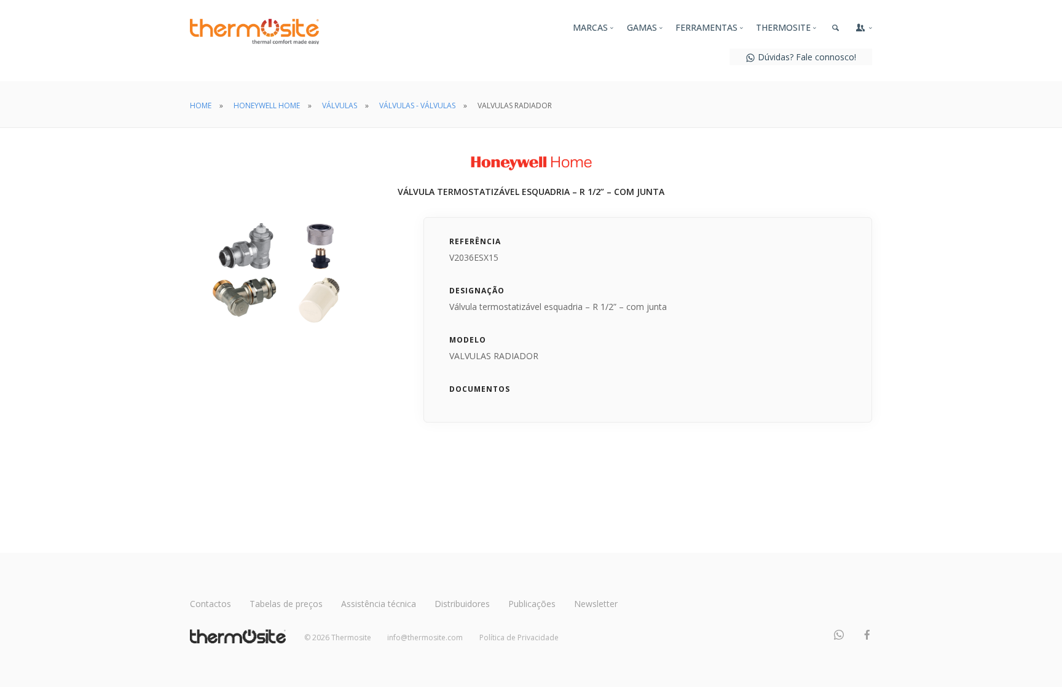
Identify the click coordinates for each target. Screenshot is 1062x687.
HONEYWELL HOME (267, 105)
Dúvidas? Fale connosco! (805, 57)
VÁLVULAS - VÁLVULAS (417, 105)
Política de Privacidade (519, 637)
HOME (200, 105)
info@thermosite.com (425, 637)
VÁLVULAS (339, 105)
